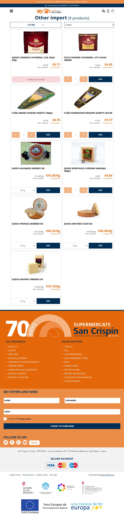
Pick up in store (71, 370)
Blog (66, 362)
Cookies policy (42, 475)
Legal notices (15, 475)
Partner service (16, 366)
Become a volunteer (18, 377)
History (12, 350)
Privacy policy (28, 475)
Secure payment (72, 381)
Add (100, 79)
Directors (13, 354)
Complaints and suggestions (22, 370)
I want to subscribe (62, 426)
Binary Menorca (107, 475)
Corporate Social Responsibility (23, 362)
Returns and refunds (74, 373)
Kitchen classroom (17, 358)
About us (12, 347)
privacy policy (25, 418)
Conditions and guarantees (78, 377)
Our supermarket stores (76, 358)
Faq (66, 350)
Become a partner (17, 373)
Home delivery (71, 366)
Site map (53, 475)
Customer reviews (73, 354)
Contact (68, 347)
